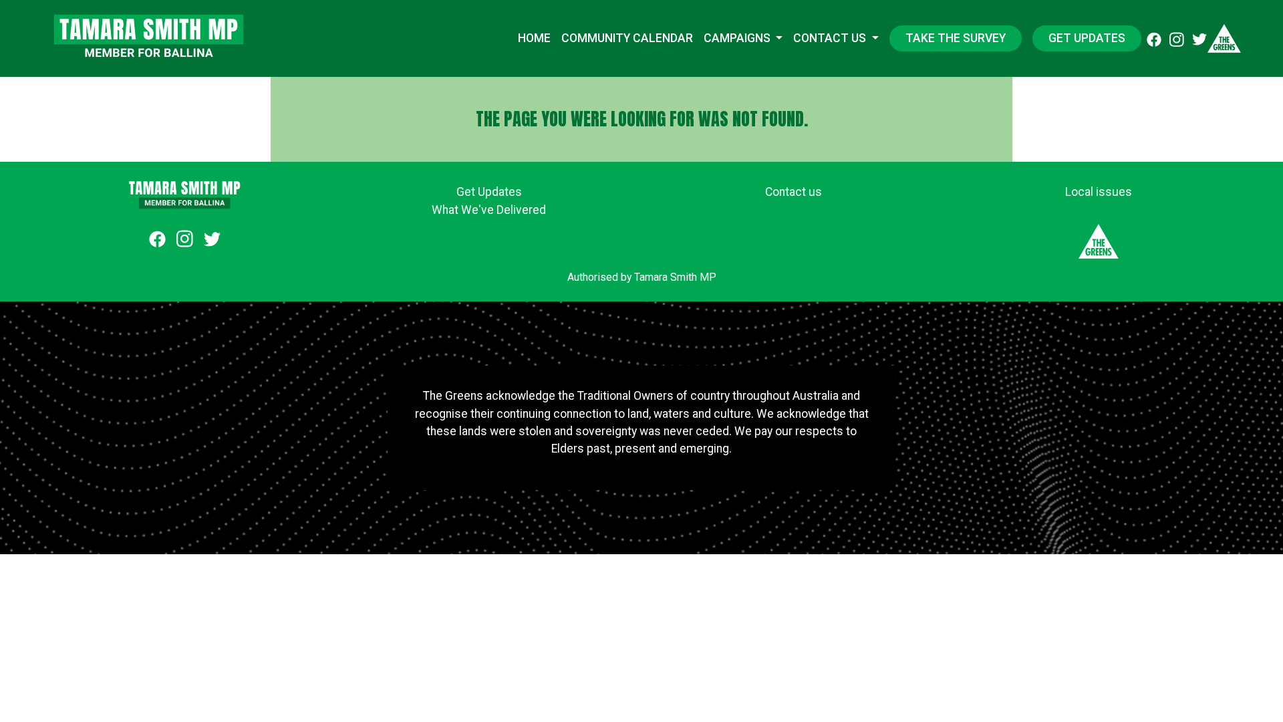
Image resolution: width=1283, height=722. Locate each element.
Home (534, 38)
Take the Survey (955, 38)
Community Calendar (627, 38)
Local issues (1098, 192)
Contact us (831, 38)
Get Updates (1086, 38)
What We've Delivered (489, 210)
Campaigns (738, 38)
